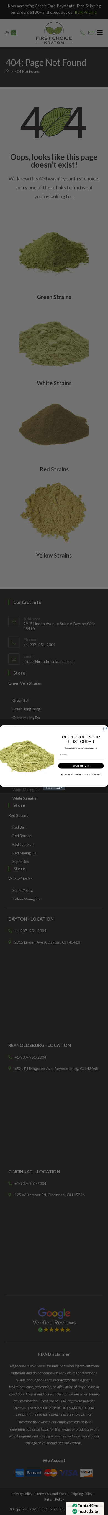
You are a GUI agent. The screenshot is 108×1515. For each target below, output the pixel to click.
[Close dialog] (105, 728)
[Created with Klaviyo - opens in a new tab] (54, 788)
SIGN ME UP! (81, 766)
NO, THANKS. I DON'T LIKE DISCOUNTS (81, 774)
